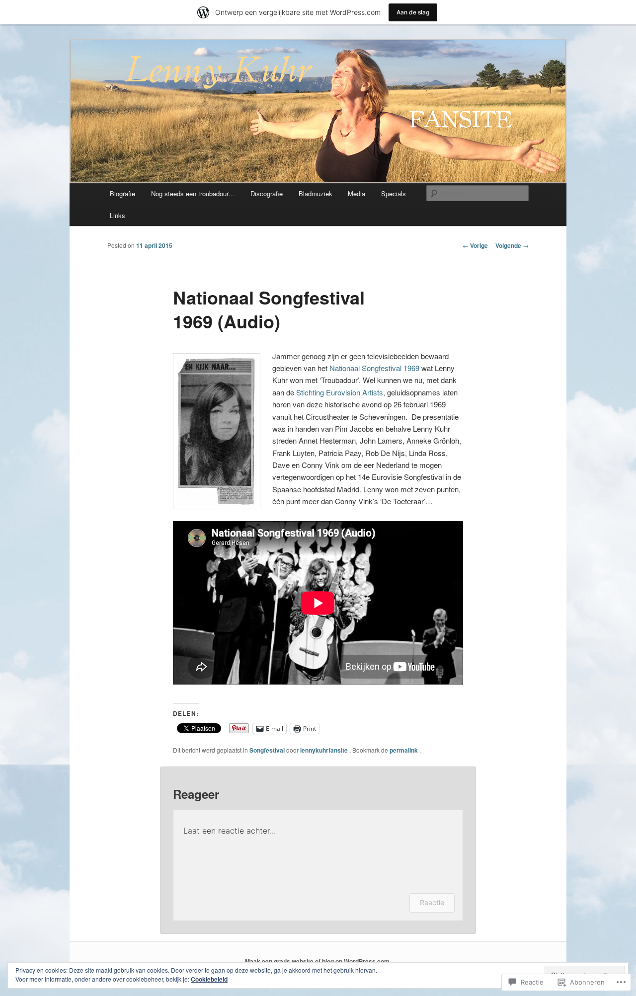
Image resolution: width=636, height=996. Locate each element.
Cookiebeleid (209, 979)
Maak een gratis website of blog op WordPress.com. (318, 961)
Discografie (266, 193)
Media (356, 193)
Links (117, 215)
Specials (393, 193)
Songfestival (267, 750)
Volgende (512, 245)
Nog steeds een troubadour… (193, 193)
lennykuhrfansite (324, 750)
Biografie (122, 193)
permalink (404, 750)
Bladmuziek (315, 193)
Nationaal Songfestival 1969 (374, 368)
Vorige (475, 245)
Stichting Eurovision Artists (339, 392)
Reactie (432, 902)
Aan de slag (413, 12)
